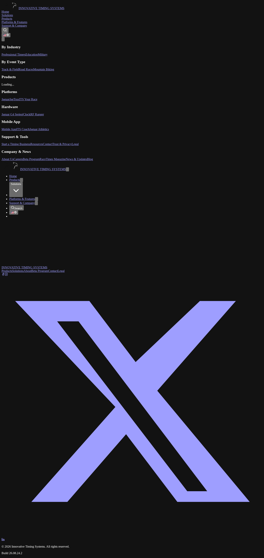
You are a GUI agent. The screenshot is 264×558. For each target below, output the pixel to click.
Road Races (26, 69)
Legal (75, 144)
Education (32, 54)
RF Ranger (37, 114)
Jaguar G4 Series (12, 114)
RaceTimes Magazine (53, 159)
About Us (8, 159)
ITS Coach (23, 129)
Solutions (7, 15)
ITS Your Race (28, 99)
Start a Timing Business (16, 144)
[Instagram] (6, 274)
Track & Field (10, 69)
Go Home (8, 250)
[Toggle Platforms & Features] (36, 199)
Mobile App (9, 129)
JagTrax (14, 99)
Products (7, 18)
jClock (26, 114)
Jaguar (5, 99)
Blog (90, 159)
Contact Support (24, 250)
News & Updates (76, 159)
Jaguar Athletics (39, 129)
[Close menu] (67, 169)
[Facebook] (3, 274)
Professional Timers (14, 54)
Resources (36, 144)
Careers (18, 159)
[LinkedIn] (3, 540)
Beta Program (31, 159)
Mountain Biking (43, 69)
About (27, 271)
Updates (35, 264)
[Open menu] (3, 39)
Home (5, 11)
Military (43, 54)
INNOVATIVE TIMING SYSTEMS (41, 8)
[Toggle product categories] (21, 180)
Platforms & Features (14, 22)
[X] (132, 536)
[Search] (5, 30)
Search (18, 208)
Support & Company (14, 25)
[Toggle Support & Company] (36, 203)
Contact (47, 144)
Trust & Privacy (62, 144)
